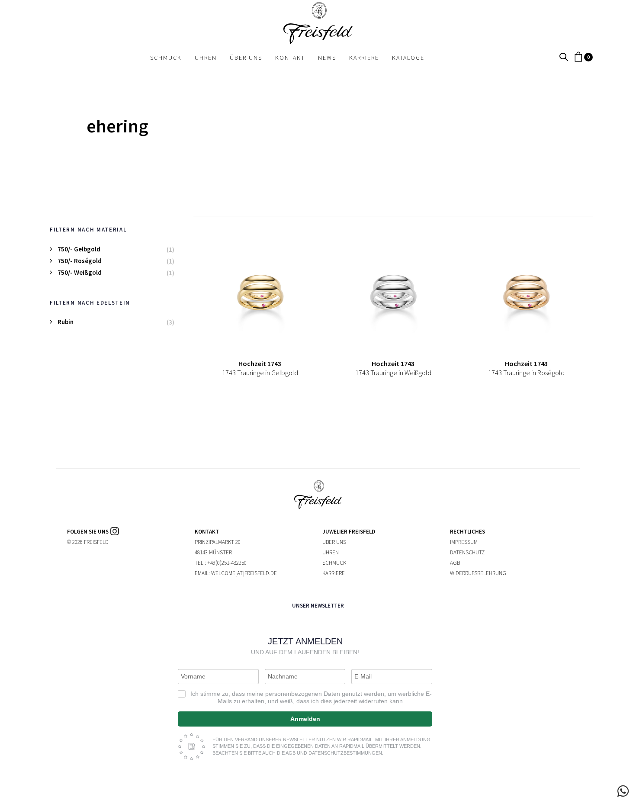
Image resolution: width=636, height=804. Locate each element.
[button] (563, 57)
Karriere (333, 573)
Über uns (334, 542)
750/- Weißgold (80, 272)
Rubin (66, 322)
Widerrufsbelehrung (478, 573)
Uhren (330, 552)
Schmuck (334, 562)
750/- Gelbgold (79, 249)
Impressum (464, 542)
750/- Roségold (80, 261)
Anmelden (305, 718)
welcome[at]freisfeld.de (244, 573)
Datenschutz (467, 552)
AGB (455, 562)
